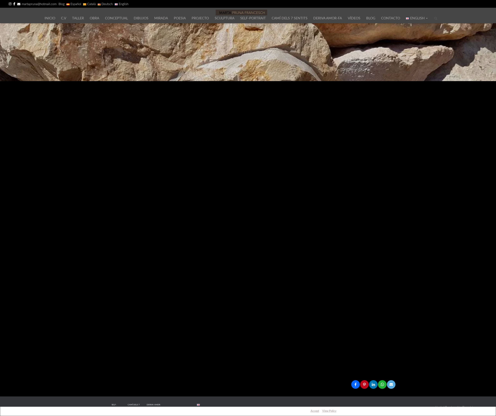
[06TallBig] (215, 140)
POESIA (180, 18)
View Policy (329, 411)
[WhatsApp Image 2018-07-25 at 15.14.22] (318, 353)
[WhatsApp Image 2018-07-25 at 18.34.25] (369, 206)
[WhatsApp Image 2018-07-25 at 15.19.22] (113, 353)
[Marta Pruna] (241, 12)
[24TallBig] (267, 109)
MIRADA (161, 18)
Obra (94, 18)
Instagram (10, 4)
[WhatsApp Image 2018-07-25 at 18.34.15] (318, 244)
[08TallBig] (113, 140)
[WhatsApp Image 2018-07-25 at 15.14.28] (267, 353)
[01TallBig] (164, 109)
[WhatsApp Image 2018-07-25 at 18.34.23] (113, 241)
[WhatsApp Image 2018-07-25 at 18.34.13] (369, 241)
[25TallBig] (215, 109)
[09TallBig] (369, 109)
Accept (315, 411)
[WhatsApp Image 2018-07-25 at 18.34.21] (215, 244)
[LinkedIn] (373, 384)
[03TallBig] (113, 109)
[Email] (391, 384)
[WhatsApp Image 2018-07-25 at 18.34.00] (113, 314)
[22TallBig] (318, 109)
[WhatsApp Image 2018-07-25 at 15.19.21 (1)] (164, 353)
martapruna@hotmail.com (39, 4)
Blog (62, 4)
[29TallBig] (369, 140)
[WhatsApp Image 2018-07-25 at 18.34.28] (215, 206)
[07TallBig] (164, 140)
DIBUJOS (141, 18)
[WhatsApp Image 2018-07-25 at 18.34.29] (164, 202)
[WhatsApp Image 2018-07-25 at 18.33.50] (215, 314)
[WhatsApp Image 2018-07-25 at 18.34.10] (369, 275)
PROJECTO (200, 18)
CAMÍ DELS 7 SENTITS (289, 18)
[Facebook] (355, 384)
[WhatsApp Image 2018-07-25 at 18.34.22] (164, 244)
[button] (427, 18)
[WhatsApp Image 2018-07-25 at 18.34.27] (267, 206)
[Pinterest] (364, 384)
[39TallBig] (318, 144)
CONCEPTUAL (116, 18)
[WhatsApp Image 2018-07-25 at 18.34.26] (318, 202)
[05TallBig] (267, 140)
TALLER (78, 18)
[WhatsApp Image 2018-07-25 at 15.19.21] (215, 353)
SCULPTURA (224, 18)
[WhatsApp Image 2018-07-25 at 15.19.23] (369, 314)
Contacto (390, 18)
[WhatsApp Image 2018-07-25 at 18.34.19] (267, 244)
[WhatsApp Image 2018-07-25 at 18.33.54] (164, 314)
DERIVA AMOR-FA (327, 18)
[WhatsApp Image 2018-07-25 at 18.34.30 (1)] (369, 171)
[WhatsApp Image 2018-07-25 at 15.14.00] (369, 353)
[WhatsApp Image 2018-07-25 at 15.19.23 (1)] (318, 314)
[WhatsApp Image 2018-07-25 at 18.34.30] (113, 202)
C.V (63, 18)
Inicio (50, 18)
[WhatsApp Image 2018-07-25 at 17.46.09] (267, 314)
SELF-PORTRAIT (253, 18)
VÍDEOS (354, 18)
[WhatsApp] (382, 384)
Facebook (14, 4)
